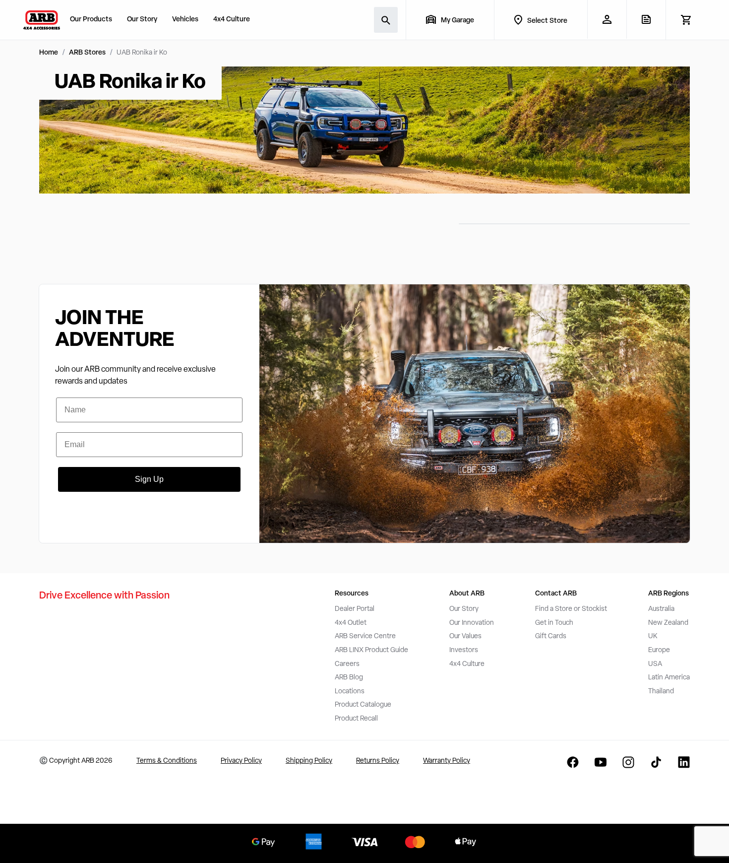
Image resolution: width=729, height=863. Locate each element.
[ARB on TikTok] (656, 762)
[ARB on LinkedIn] (684, 762)
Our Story (142, 19)
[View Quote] (646, 19)
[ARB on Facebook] (573, 762)
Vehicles (185, 19)
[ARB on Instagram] (628, 762)
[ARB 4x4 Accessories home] (41, 20)
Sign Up (149, 479)
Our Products (91, 19)
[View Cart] (686, 20)
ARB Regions (668, 593)
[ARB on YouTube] (601, 762)
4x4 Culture (231, 19)
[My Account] (606, 19)
